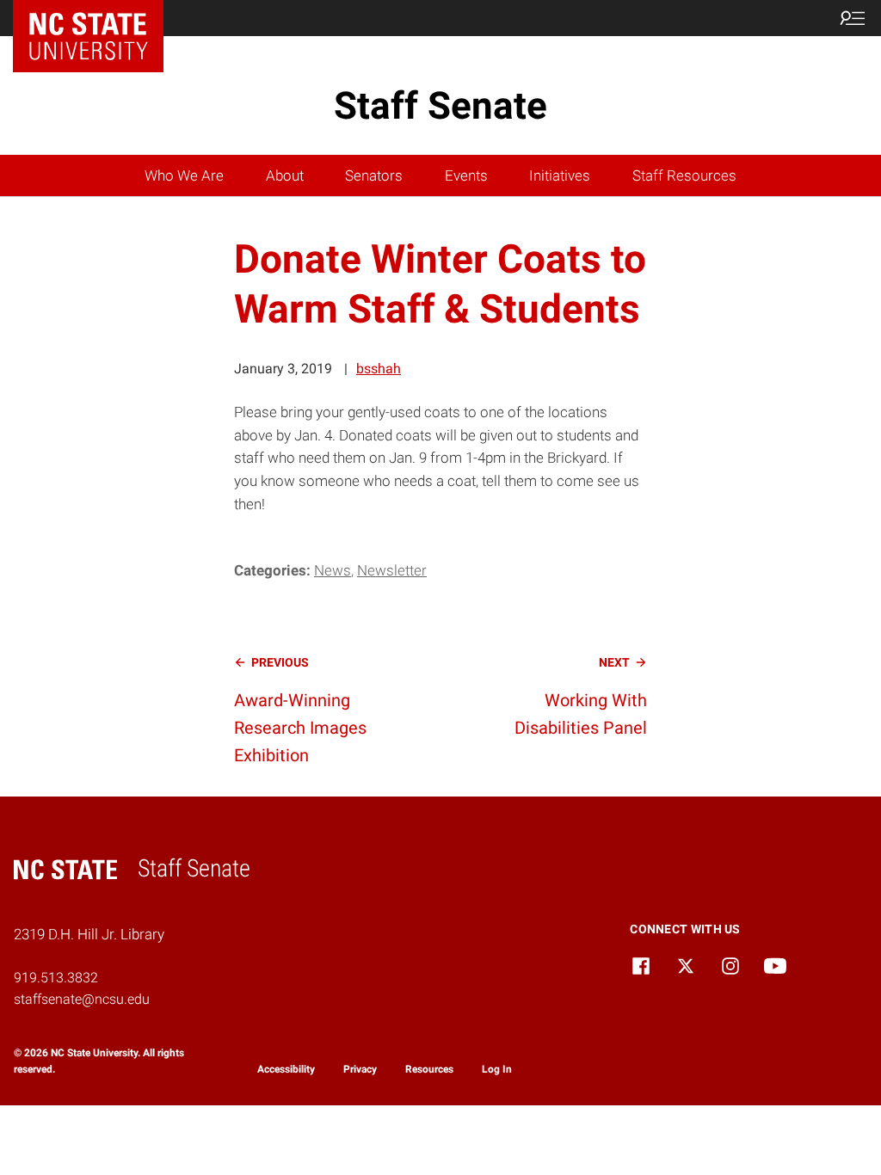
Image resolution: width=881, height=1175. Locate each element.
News (332, 570)
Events (466, 175)
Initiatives (559, 175)
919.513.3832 (56, 977)
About (285, 175)
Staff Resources (684, 175)
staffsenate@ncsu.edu (82, 999)
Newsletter (392, 570)
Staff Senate (440, 105)
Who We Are (184, 175)
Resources (429, 1069)
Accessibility (286, 1069)
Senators (374, 175)
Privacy (360, 1069)
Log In (497, 1069)
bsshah (378, 368)
